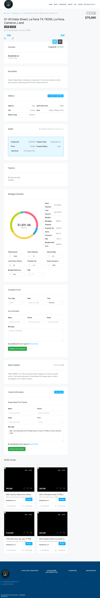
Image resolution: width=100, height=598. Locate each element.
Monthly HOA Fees (14, 270)
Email (49, 318)
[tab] (54, 41)
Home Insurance (52, 261)
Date (29, 298)
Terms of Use (33, 344)
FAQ (75, 4)
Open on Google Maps (56, 96)
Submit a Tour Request (17, 349)
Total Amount (12, 252)
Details (29, 499)
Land (6, 27)
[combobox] (16, 303)
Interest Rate (51, 252)
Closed (13, 27)
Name (10, 318)
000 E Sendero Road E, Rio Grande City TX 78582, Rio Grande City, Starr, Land (65, 539)
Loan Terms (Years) (15, 261)
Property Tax (32, 261)
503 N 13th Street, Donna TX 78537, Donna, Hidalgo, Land (58, 495)
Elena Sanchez (12, 506)
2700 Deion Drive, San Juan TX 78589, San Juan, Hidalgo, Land (27, 539)
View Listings (58, 392)
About (56, 4)
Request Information (17, 449)
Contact (80, 4)
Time (48, 298)
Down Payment (33, 252)
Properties (62, 4)
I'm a (39, 418)
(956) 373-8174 (90, 4)
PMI (29, 270)
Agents (70, 4)
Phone (30, 318)
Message (11, 327)
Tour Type (11, 298)
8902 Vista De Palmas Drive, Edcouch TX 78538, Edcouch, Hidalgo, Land (30, 495)
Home (50, 4)
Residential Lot (16, 13)
